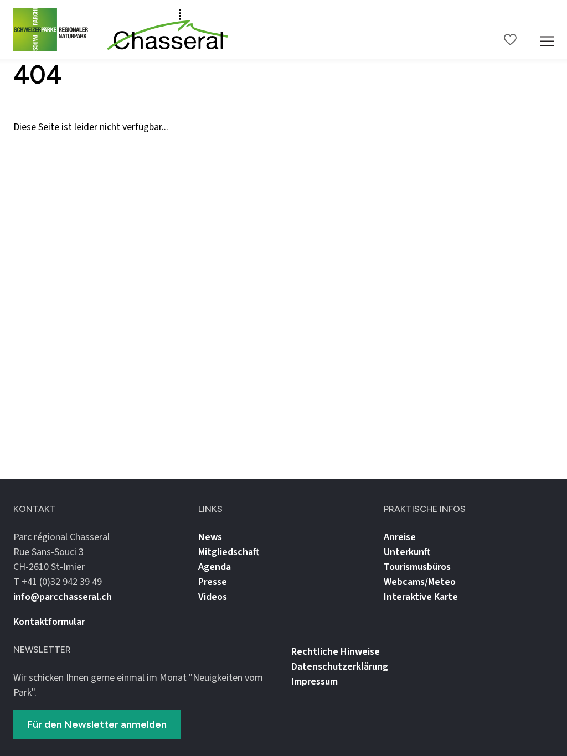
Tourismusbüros (417, 567)
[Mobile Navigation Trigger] (547, 29)
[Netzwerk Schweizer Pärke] (55, 29)
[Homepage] (167, 29)
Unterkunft (407, 552)
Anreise (400, 537)
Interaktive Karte (421, 597)
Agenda (214, 567)
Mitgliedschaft (229, 552)
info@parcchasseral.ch (62, 597)
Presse (212, 582)
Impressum (314, 681)
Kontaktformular (49, 622)
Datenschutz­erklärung (339, 667)
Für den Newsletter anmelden (97, 724)
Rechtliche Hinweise (335, 652)
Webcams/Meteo (420, 582)
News (210, 537)
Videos (212, 597)
